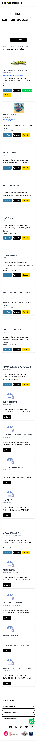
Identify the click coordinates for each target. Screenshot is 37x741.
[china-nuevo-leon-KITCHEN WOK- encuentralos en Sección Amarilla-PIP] (18, 147)
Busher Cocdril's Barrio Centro (15, 70)
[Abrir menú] (33, 3)
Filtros (20, 39)
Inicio (4, 46)
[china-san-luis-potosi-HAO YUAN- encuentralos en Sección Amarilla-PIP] (18, 212)
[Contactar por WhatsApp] (32, 721)
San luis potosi (22, 46)
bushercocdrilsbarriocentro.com (13, 75)
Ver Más (7, 95)
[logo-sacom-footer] (18, 732)
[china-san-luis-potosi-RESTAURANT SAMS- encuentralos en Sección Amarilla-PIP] (18, 179)
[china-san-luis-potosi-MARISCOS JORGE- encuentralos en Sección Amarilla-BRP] (18, 108)
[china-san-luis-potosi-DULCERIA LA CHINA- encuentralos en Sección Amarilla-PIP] (18, 527)
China (12, 46)
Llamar (18, 90)
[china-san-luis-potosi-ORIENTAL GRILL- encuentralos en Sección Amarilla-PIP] (18, 249)
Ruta (8, 90)
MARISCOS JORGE (11, 115)
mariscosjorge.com (9, 120)
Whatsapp (28, 90)
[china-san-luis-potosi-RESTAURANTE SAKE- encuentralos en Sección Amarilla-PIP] (18, 324)
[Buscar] (30, 18)
